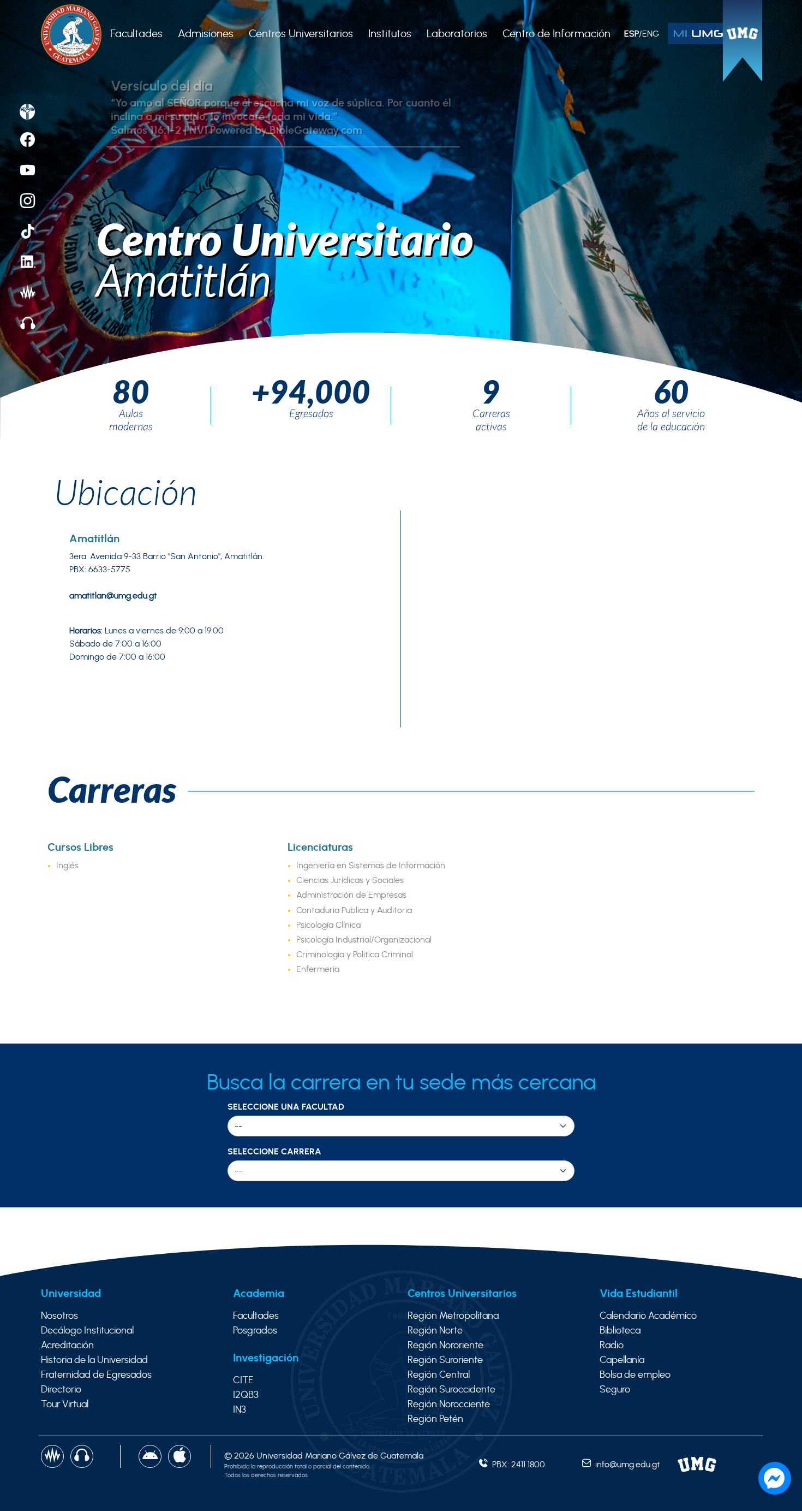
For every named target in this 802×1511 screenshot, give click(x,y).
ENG (650, 33)
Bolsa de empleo (635, 1375)
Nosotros (59, 1316)
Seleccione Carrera (274, 1151)
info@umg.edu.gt (625, 1464)
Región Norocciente (449, 1404)
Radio (612, 1345)
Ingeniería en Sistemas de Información (370, 865)
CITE (243, 1380)
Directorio (61, 1390)
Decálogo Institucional (87, 1331)
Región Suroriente (445, 1360)
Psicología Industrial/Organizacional (364, 939)
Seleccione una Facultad (286, 1107)
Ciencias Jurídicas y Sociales (350, 880)
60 (671, 391)
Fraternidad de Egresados (96, 1375)
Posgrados (255, 1331)
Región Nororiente (445, 1345)
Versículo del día (162, 86)
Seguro (615, 1390)
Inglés (67, 865)
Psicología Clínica (328, 925)
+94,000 (311, 391)
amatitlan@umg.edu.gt (113, 595)
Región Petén (435, 1419)
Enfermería (317, 969)
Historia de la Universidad (94, 1360)
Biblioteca (620, 1331)
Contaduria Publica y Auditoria (354, 910)
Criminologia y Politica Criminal (354, 954)
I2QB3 (246, 1395)
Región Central (439, 1375)
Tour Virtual (64, 1404)
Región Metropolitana (453, 1316)
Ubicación (125, 491)
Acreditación (67, 1345)
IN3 (239, 1410)
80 (130, 391)
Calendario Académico (648, 1316)
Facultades (256, 1316)
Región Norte (435, 1331)
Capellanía (622, 1360)
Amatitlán (184, 279)
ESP (631, 33)
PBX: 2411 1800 (516, 1464)
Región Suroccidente (451, 1390)
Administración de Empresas (351, 895)
